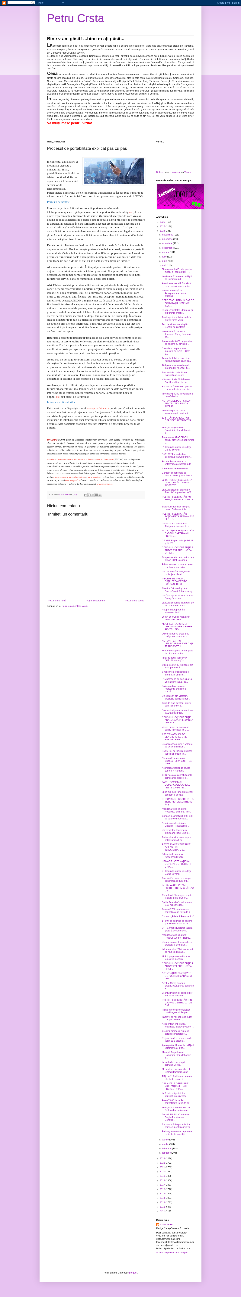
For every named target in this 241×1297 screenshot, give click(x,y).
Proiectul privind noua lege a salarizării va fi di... (176, 838)
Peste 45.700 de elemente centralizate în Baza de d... (177, 910)
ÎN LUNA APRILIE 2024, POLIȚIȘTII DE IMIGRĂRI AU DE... (178, 888)
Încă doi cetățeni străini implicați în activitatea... (175, 1094)
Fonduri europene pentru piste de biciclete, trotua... (177, 652)
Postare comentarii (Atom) (75, 606)
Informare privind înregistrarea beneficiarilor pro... (177, 395)
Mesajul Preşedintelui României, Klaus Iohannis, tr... (177, 430)
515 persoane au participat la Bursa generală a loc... (177, 680)
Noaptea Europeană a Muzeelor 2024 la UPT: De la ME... (177, 761)
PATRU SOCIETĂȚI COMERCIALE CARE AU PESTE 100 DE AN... (176, 785)
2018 (162, 1180)
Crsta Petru (166, 1224)
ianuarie (166, 1153)
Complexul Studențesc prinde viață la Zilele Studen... (177, 896)
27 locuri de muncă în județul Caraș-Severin (176, 872)
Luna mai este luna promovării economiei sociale (177, 793)
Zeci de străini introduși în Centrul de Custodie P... (175, 325)
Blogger (133, 1272)
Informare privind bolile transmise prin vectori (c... (176, 412)
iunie (165, 261)
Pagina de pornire (95, 600)
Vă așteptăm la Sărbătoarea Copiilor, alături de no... (176, 380)
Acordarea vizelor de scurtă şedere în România (176, 769)
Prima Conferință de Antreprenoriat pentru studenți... (174, 293)
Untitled (160, 172)
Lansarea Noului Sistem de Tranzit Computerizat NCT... (177, 491)
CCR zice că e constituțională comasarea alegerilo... (177, 776)
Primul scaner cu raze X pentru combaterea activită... (177, 565)
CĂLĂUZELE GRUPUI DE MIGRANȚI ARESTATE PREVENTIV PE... (175, 1086)
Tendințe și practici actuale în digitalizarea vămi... (176, 318)
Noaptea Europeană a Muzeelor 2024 (173, 611)
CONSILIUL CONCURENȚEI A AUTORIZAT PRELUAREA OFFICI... (177, 550)
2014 (162, 1198)
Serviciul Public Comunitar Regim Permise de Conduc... (175, 1117)
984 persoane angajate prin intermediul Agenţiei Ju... (176, 366)
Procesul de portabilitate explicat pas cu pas (174, 373)
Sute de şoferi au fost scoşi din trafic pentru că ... (177, 666)
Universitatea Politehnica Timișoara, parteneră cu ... (176, 525)
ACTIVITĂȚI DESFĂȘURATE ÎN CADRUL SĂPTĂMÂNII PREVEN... (178, 533)
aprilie (165, 1139)
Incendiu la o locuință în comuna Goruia (174, 1063)
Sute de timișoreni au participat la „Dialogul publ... (178, 711)
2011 (162, 1211)
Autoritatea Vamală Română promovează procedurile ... (177, 284)
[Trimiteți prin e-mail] (86, 495)
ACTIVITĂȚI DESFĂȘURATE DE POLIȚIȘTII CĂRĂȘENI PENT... (177, 976)
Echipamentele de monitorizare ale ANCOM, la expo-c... (178, 558)
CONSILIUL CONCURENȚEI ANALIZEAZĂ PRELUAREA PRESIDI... (177, 720)
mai (164, 265)
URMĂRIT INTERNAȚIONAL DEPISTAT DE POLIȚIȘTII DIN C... (176, 864)
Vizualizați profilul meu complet (172, 1252)
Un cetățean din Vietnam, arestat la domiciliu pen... (176, 697)
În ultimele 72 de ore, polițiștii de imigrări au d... (177, 277)
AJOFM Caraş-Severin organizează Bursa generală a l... (178, 986)
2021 (162, 1167)
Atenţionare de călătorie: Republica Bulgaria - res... (176, 810)
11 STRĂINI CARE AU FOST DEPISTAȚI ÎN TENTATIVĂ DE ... (176, 420)
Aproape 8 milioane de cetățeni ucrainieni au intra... (178, 1046)
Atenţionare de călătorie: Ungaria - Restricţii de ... (175, 824)
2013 (162, 1202)
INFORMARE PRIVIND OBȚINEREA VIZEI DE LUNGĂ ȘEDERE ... (174, 581)
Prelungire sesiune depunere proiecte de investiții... (177, 1132)
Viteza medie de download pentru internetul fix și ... (175, 728)
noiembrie (167, 239)
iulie (164, 256)
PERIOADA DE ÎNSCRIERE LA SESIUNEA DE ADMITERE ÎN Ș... (177, 802)
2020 (162, 1171)
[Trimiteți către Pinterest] (100, 495)
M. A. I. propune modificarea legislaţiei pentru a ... (176, 957)
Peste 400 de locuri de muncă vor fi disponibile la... (177, 752)
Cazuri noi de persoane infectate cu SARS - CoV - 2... (176, 351)
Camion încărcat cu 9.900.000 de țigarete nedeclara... (177, 817)
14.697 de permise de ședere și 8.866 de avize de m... (177, 922)
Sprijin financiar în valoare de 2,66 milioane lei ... (177, 903)
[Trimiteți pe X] (93, 495)
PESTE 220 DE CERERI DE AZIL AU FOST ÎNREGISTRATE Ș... (176, 847)
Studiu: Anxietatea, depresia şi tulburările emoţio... (177, 311)
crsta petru (175, 172)
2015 (162, 1193)
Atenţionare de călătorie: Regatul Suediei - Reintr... (176, 936)
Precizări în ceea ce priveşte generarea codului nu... (176, 879)
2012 (162, 1206)
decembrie (168, 234)
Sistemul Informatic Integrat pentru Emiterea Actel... (176, 508)
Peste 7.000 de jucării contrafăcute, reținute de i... (177, 1101)
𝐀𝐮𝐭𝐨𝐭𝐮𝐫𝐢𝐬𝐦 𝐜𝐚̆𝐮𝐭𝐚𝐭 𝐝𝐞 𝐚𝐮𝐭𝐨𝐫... (176, 468)
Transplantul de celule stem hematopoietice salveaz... (176, 359)
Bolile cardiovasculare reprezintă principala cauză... (174, 689)
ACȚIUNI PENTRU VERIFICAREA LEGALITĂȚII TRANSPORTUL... (177, 644)
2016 (162, 1189)
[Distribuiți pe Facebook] (96, 495)
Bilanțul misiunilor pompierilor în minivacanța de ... (177, 994)
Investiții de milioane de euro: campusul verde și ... (177, 1018)
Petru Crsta (75, 18)
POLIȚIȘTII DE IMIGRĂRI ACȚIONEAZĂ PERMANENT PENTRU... (178, 517)
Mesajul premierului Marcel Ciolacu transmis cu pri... (176, 1070)
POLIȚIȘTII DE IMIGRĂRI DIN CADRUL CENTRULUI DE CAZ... (177, 1003)
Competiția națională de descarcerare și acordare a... (178, 474)
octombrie (167, 243)
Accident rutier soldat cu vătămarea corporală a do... (177, 462)
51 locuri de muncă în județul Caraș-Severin (176, 448)
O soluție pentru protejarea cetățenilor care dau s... (175, 635)
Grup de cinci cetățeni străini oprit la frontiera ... (176, 704)
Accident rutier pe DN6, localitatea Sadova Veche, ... (178, 1025)
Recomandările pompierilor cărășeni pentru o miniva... (177, 1125)
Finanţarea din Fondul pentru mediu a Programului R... (177, 270)
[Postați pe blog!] (89, 495)
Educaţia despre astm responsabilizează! (173, 855)
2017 (162, 1184)
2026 (162, 222)
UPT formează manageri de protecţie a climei (176, 572)
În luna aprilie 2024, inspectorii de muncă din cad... (177, 950)
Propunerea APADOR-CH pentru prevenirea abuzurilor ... (178, 440)
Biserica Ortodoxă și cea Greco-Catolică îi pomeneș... (178, 589)
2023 (162, 1158)
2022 (162, 1162)
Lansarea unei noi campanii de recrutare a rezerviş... (178, 604)
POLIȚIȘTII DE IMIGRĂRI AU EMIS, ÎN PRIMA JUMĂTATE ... (177, 500)
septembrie (168, 248)
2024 (162, 230)
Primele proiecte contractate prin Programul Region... (176, 1011)
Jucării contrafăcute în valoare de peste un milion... (177, 745)
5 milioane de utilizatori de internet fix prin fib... (175, 673)
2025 (162, 226)
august (166, 252)
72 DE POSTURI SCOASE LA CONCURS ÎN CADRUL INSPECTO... (177, 483)
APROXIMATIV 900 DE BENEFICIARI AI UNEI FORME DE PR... (174, 737)
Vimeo (187, 172)
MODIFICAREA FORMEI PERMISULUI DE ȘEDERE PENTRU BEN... (177, 627)
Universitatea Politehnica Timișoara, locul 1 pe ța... (176, 831)
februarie (167, 1148)
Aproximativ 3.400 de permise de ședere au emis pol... (177, 342)
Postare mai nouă (57, 600)
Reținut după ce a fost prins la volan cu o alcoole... (177, 1039)
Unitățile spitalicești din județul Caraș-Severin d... (177, 597)
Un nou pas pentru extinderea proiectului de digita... (177, 943)
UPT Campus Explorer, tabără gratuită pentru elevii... (177, 929)
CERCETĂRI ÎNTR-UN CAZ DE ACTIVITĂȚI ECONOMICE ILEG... (178, 303)
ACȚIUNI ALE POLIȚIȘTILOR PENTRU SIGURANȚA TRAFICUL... (176, 404)
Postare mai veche (134, 600)
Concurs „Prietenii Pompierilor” (178, 916)
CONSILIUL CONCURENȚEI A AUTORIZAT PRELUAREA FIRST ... (177, 966)
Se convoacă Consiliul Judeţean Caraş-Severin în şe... (177, 334)
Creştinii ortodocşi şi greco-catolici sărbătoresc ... (176, 1032)
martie (165, 1144)
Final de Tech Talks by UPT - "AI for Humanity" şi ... (176, 659)
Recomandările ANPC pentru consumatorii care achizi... (177, 388)
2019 (162, 1176)
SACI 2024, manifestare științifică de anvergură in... (177, 455)
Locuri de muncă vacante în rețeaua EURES (176, 618)
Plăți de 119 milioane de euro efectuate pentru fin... (177, 1077)
